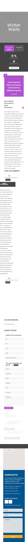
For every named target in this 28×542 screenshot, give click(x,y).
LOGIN (16, 365)
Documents (8, 103)
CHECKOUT (9, 408)
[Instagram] (10, 502)
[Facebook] (6, 502)
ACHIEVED (19, 48)
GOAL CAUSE (9, 48)
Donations (8, 107)
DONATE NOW (14, 68)
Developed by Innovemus (13, 505)
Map (6, 105)
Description (9, 101)
